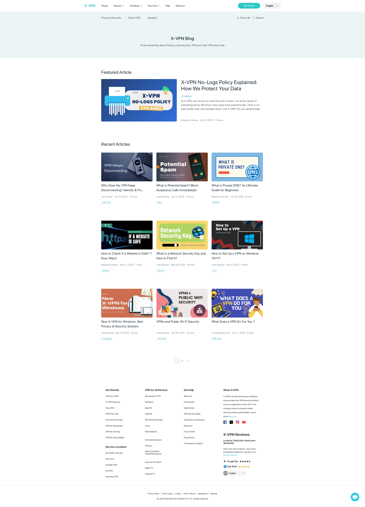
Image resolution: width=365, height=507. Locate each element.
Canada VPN (111, 465)
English (269, 5)
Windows (149, 402)
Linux (147, 426)
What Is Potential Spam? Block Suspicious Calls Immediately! (177, 187)
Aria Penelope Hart (221, 332)
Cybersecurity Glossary (194, 420)
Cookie (178, 493)
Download (134, 5)
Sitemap (213, 493)
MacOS (148, 408)
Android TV (150, 474)
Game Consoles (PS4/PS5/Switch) (153, 452)
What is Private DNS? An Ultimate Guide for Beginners (235, 187)
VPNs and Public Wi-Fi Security (177, 321)
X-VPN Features (113, 402)
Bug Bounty (203, 493)
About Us (188, 396)
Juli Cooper (107, 196)
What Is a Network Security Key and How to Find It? (181, 256)
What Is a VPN (112, 396)
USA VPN (110, 459)
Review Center (230, 455)
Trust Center (189, 431)
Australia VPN (112, 476)
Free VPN (110, 408)
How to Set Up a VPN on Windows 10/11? (235, 256)
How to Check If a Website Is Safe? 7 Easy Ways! (126, 256)
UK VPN (109, 471)
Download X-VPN (153, 396)
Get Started (249, 5)
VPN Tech (106, 202)
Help (168, 5)
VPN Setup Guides (192, 414)
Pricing (104, 5)
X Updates (186, 96)
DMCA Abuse (189, 493)
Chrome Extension (153, 440)
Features (117, 5)
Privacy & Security (111, 17)
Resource (180, 5)
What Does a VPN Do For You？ (234, 321)
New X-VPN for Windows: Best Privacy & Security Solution (122, 324)
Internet (215, 202)
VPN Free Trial (112, 414)
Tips (214, 271)
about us (232, 416)
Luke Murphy (162, 196)
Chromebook (151, 431)
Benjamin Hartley (189, 120)
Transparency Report (193, 443)
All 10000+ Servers (114, 453)
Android (148, 414)
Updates (152, 17)
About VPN (134, 17)
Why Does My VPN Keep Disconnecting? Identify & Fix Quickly (121, 187)
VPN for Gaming (113, 431)
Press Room (189, 437)
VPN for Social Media (115, 437)
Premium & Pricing (114, 420)
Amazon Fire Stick (153, 462)
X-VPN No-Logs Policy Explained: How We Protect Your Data (219, 85)
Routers (148, 445)
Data (159, 202)
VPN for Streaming (114, 426)
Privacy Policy (153, 493)
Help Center (189, 408)
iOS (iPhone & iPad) (154, 420)
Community (189, 402)
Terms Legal (167, 493)
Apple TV (149, 468)
